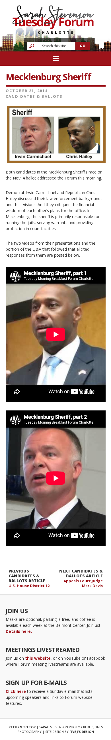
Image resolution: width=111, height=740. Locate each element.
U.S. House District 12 (29, 585)
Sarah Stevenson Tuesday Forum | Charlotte (53, 17)
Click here (16, 691)
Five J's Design (81, 731)
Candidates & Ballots (34, 96)
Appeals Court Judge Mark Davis (83, 583)
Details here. (19, 631)
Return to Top (22, 727)
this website (38, 658)
